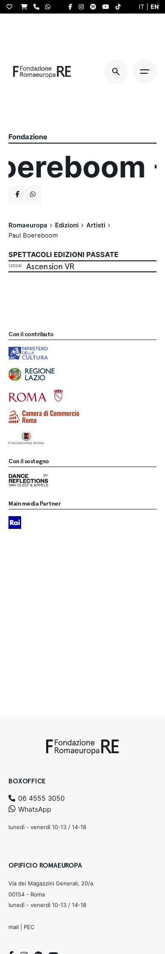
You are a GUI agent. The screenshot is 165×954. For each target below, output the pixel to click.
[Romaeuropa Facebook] (73, 6)
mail (13, 927)
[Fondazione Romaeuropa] (42, 71)
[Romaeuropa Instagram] (83, 6)
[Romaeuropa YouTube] (107, 6)
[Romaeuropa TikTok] (120, 6)
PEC (29, 927)
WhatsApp (33, 809)
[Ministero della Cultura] (28, 353)
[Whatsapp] (32, 194)
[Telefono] (38, 6)
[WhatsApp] (50, 6)
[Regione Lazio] (31, 374)
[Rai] (14, 522)
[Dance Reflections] (28, 480)
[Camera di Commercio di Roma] (43, 416)
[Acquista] (26, 6)
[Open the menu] (145, 71)
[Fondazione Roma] (26, 437)
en (155, 6)
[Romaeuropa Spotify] (95, 6)
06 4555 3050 (40, 798)
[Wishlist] (11, 6)
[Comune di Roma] (35, 395)
